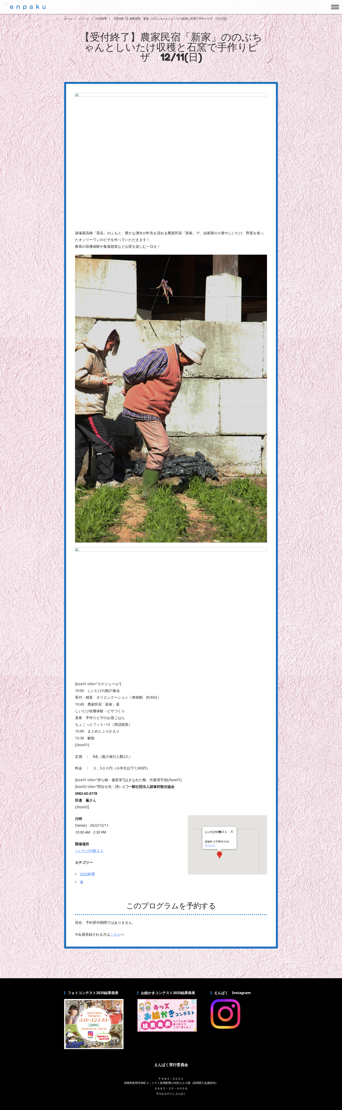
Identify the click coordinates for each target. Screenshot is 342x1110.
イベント (210, 845)
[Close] (232, 831)
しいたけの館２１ (89, 850)
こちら (115, 934)
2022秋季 (87, 874)
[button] (219, 855)
